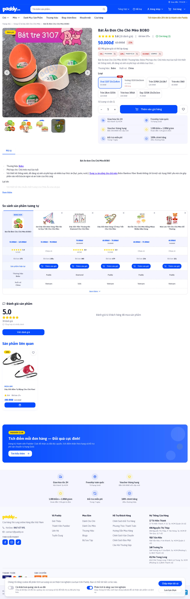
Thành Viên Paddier (61, 526)
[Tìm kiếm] (104, 9)
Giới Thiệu (56, 521)
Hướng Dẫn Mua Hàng (123, 531)
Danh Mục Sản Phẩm (33, 18)
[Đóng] (181, 581)
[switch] (11, 588)
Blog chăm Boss (69, 18)
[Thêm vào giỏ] (20, 405)
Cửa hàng (98, 18)
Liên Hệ (55, 531)
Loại (100, 73)
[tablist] (95, 150)
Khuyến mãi (85, 18)
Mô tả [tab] (9, 150)
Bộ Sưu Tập (87, 540)
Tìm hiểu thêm (18, 453)
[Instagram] (11, 542)
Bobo (113, 68)
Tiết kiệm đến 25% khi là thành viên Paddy (168, 18)
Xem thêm (7, 192)
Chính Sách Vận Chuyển (123, 535)
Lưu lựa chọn (170, 590)
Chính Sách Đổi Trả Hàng (124, 521)
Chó (4, 18)
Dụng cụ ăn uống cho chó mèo (103, 173)
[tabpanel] (95, 175)
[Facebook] (5, 542)
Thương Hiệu (88, 531)
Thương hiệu (52, 18)
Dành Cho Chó (88, 521)
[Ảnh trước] (7, 72)
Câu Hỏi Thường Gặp (122, 545)
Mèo (15, 18)
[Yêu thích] (33, 352)
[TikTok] (18, 542)
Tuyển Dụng (57, 535)
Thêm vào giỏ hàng (151, 109)
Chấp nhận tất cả (170, 583)
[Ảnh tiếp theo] (87, 72)
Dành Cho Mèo (89, 526)
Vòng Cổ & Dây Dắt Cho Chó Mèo (27, 24)
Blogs (85, 535)
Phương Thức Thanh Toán (124, 526)
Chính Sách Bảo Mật (122, 540)
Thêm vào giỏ (50, 266)
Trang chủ (6, 24)
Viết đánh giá (23, 332)
